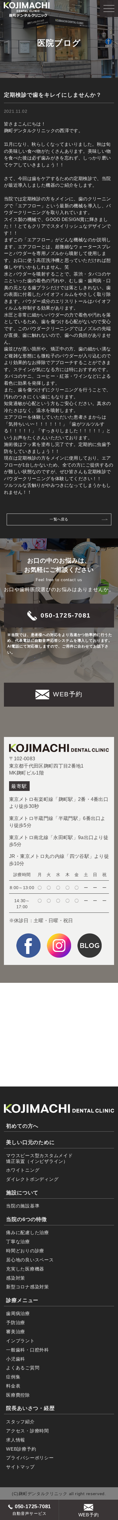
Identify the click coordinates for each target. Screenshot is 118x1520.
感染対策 (15, 1278)
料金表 (13, 1385)
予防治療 (15, 1322)
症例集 (13, 1376)
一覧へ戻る (59, 519)
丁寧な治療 (18, 1241)
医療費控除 (18, 1395)
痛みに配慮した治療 (27, 1232)
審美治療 (15, 1331)
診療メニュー (22, 1300)
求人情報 (15, 1439)
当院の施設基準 (22, 1205)
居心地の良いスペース (30, 1259)
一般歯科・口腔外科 (27, 1349)
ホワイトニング (22, 1170)
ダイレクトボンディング (32, 1179)
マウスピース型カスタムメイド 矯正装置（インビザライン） (39, 1158)
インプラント (20, 1340)
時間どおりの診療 (25, 1250)
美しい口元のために (30, 1142)
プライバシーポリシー (30, 1457)
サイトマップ (20, 1466)
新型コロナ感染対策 (27, 1286)
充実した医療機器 (25, 1268)
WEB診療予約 (21, 1448)
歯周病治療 (18, 1313)
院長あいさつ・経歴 (30, 1408)
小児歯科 (15, 1358)
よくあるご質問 (22, 1367)
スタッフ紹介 (20, 1421)
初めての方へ (22, 1126)
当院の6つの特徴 (26, 1219)
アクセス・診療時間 (27, 1430)
